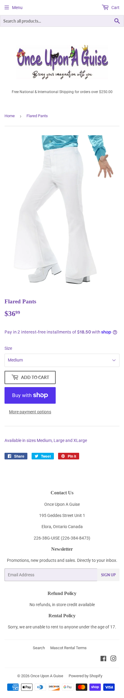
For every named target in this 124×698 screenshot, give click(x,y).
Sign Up (108, 575)
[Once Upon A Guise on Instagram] (113, 659)
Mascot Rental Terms (68, 648)
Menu (17, 7)
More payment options (30, 411)
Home (10, 116)
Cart (114, 7)
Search (39, 648)
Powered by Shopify (85, 676)
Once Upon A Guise (46, 676)
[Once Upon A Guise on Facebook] (103, 659)
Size (8, 348)
